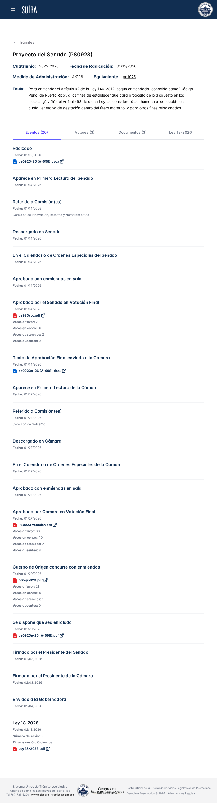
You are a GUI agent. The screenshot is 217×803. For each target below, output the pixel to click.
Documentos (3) (133, 132)
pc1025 (129, 76)
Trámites (26, 42)
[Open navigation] (13, 9)
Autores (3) (84, 132)
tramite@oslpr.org (62, 794)
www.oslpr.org (40, 794)
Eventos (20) (36, 132)
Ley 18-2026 (180, 132)
